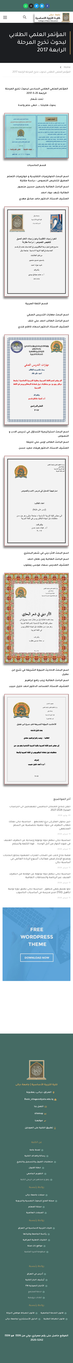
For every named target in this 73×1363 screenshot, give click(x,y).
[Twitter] (36, 6)
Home (67, 67)
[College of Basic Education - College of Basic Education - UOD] (52, 17)
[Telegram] (42, 6)
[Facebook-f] (47, 6)
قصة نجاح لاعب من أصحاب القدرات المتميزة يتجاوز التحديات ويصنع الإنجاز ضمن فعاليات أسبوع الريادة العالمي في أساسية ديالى (36, 859)
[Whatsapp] (25, 6)
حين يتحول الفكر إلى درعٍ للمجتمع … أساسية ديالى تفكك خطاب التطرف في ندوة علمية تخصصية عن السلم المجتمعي (39, 825)
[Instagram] (31, 6)
